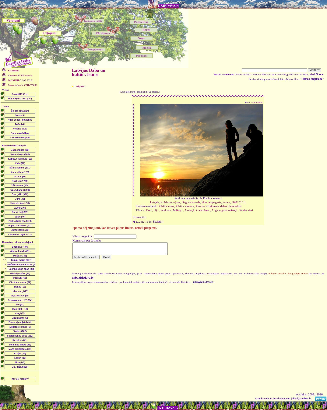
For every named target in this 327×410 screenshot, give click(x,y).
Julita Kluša (257, 102)
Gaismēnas (202, 210)
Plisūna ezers (166, 206)
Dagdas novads (191, 202)
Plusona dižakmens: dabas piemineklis (218, 206)
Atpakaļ (80, 86)
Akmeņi (189, 210)
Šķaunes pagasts (211, 202)
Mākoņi (177, 210)
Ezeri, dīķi (152, 210)
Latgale (154, 202)
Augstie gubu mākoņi (224, 210)
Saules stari (246, 210)
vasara (226, 202)
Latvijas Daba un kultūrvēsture (88, 72)
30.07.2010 (238, 202)
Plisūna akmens (185, 206)
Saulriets (165, 210)
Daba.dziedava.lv (22, 85)
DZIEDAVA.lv (168, 6)
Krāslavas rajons (170, 202)
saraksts (20, 75)
